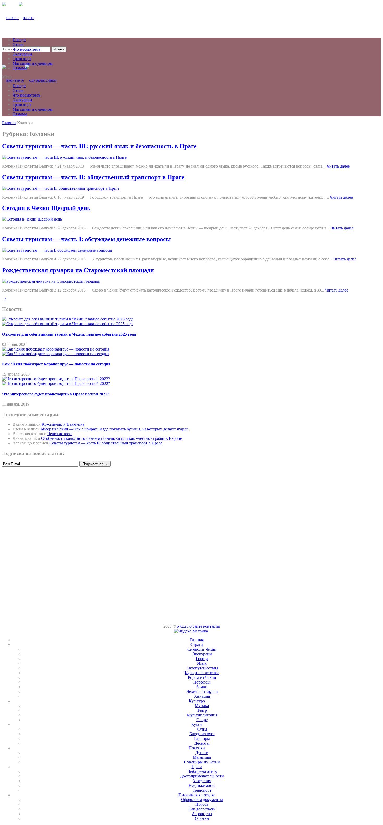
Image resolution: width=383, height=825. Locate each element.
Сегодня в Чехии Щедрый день (46, 208)
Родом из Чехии (202, 677)
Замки (201, 687)
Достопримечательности (202, 776)
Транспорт (22, 58)
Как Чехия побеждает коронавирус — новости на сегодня (56, 364)
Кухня (196, 724)
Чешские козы (59, 433)
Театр (202, 710)
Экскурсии (22, 54)
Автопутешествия (202, 668)
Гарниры (202, 738)
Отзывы (20, 68)
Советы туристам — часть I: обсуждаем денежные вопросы (86, 239)
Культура (197, 701)
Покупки (197, 748)
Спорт (202, 719)
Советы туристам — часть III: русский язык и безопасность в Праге (99, 146)
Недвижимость (202, 785)
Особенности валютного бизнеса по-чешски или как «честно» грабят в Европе (111, 438)
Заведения (202, 781)
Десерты (201, 743)
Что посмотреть (26, 49)
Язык (202, 663)
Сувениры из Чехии (202, 762)
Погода (19, 40)
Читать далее (338, 166)
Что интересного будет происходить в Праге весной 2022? (55, 394)
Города (202, 658)
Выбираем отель (202, 771)
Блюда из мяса (202, 734)
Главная (197, 640)
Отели (18, 44)
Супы (202, 729)
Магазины (202, 757)
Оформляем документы (202, 799)
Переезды (202, 682)
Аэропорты (202, 813)
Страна (196, 644)
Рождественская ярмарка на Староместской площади (78, 270)
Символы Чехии (202, 649)
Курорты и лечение (202, 672)
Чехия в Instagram (202, 691)
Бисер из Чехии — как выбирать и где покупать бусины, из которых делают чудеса (114, 429)
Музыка (202, 705)
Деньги (201, 752)
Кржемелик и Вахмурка (63, 424)
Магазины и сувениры (33, 63)
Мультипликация (202, 715)
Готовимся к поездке (196, 795)
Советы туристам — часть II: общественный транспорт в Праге (93, 177)
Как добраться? (201, 809)
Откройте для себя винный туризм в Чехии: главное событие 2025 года (69, 334)
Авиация (202, 696)
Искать (58, 49)
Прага (196, 766)
